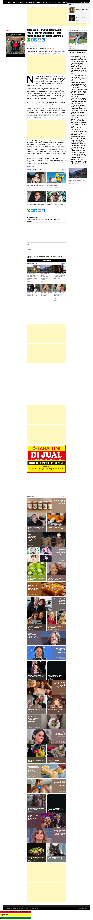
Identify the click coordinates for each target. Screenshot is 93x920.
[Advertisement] (57, 16)
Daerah (15, 2)
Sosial (38, 2)
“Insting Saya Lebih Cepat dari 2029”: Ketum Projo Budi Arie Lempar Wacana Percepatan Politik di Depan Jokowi (79, 107)
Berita (8, 2)
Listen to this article (34, 45)
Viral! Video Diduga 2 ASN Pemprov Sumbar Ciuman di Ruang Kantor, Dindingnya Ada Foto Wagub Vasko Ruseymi (79, 144)
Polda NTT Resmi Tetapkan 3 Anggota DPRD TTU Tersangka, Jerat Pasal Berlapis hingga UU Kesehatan (78, 137)
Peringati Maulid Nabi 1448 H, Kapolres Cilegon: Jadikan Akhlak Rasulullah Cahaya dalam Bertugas (79, 84)
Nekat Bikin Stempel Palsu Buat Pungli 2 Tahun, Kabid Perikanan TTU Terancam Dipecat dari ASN (78, 70)
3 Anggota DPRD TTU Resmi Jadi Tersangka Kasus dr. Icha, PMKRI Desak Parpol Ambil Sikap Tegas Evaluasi (78, 100)
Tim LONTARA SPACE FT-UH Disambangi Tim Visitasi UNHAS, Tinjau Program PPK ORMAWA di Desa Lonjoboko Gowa (78, 121)
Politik (45, 2)
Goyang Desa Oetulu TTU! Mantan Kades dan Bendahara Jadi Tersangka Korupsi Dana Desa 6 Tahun (79, 63)
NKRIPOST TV (66, 2)
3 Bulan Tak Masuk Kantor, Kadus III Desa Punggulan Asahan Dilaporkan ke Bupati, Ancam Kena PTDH (79, 130)
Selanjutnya (8, 30)
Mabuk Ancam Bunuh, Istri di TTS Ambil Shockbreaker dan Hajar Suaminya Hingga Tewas (78, 114)
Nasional (57, 2)
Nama (28, 238)
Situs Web (29, 249)
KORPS (51, 2)
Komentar (29, 221)
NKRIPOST (52, 48)
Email (28, 244)
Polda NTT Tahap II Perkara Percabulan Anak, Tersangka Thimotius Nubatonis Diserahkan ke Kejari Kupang (79, 160)
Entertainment (30, 2)
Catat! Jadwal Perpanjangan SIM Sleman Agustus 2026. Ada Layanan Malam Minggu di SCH (78, 77)
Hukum (21, 2)
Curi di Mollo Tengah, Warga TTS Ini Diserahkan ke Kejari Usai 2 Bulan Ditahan (78, 57)
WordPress (85, 908)
